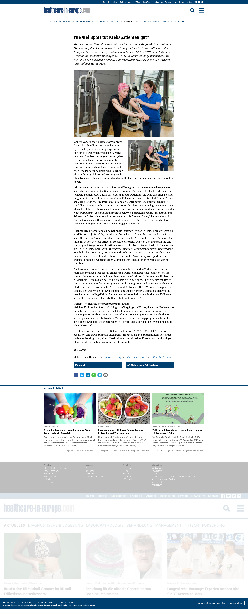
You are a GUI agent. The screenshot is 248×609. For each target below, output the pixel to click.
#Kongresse (68, 451)
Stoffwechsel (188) (160, 357)
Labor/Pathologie (109, 21)
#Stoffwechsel (90, 451)
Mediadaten (158, 2)
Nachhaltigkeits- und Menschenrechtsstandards (173, 476)
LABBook (137, 2)
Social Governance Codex (163, 479)
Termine (169, 2)
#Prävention (79, 451)
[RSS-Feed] (202, 2)
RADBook (147, 2)
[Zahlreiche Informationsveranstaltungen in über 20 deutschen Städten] (178, 408)
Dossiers (89, 468)
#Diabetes (114, 451)
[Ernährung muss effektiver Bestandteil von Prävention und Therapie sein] (124, 408)
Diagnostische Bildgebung (77, 21)
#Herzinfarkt (124, 451)
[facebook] (195, 2)
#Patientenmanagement (183, 451)
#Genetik (159, 451)
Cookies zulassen (236, 603)
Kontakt (189, 2)
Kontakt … (83, 365)
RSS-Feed (127, 479)
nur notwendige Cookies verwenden (211, 603)
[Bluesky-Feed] (199, 2)
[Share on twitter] (82, 375)
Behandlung (133, 21)
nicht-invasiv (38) (135, 357)
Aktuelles (50, 21)
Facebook (127, 468)
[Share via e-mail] (105, 375)
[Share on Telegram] (99, 375)
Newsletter (179, 2)
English (106, 2)
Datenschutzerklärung (19, 605)
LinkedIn (127, 476)
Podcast (114, 2)
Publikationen (126, 2)
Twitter (126, 470)
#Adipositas (105, 451)
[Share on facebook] (76, 375)
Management (152, 21)
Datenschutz (157, 482)
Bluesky (126, 473)
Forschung (181, 21)
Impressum (157, 484)
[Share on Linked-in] (88, 375)
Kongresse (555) (111, 357)
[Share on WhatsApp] (93, 375)
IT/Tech (167, 21)
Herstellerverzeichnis (95, 476)
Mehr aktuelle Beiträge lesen (144, 365)
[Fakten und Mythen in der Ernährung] (70, 408)
